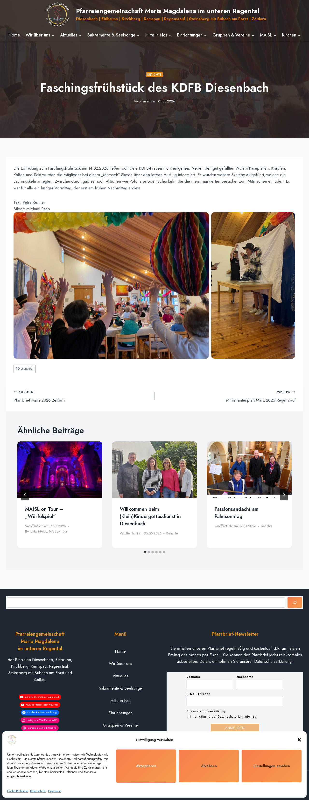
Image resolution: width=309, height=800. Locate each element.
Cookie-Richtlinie (17, 791)
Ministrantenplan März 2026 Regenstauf (260, 396)
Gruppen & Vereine (120, 725)
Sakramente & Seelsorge (120, 688)
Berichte (154, 74)
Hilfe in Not (120, 700)
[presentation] (59, 469)
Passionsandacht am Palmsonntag (236, 513)
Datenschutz (38, 791)
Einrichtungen (120, 713)
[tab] (145, 552)
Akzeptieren (146, 766)
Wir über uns (120, 663)
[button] (299, 739)
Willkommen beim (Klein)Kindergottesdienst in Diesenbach (150, 516)
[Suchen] (295, 602)
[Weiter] (284, 494)
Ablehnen (209, 766)
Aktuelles (120, 676)
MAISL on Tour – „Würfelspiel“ (44, 513)
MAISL (42, 531)
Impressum (54, 791)
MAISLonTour (58, 531)
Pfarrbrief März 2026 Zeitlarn (39, 396)
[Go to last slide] (25, 494)
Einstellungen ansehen (271, 766)
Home (14, 35)
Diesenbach (25, 368)
